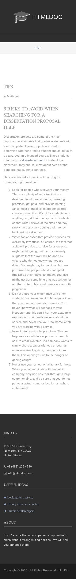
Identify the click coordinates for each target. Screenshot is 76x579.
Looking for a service (20, 497)
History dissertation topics (22, 504)
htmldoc (47, 16)
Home (37, 48)
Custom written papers (20, 510)
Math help (13, 96)
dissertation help (33, 160)
